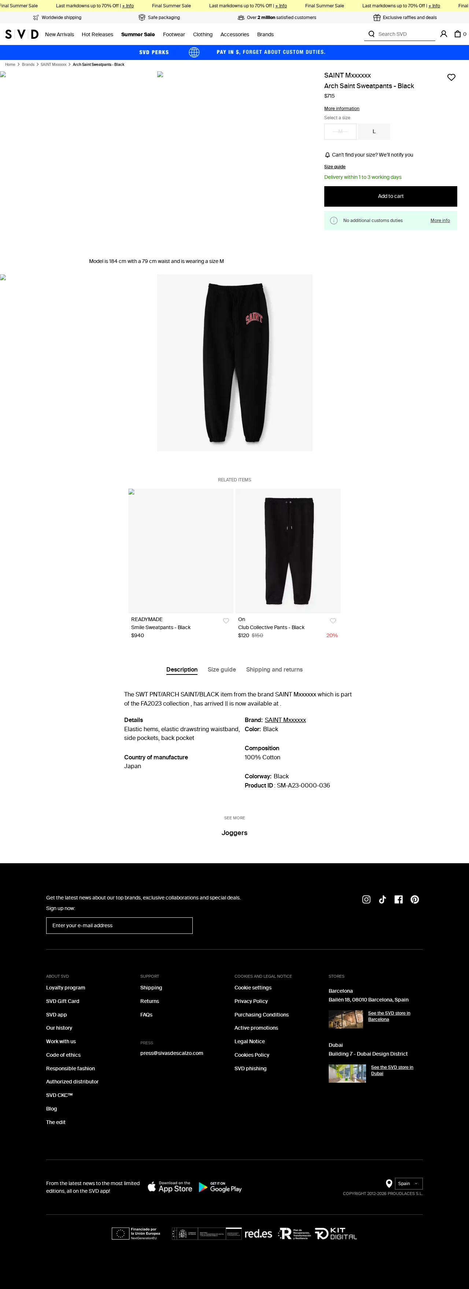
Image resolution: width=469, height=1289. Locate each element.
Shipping (151, 988)
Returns (149, 1001)
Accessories (235, 34)
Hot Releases (97, 34)
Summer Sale (138, 34)
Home (10, 65)
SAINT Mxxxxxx (53, 65)
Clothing (203, 34)
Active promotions (256, 1028)
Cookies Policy (251, 1055)
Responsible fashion (70, 1069)
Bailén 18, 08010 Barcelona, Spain (369, 1000)
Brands (265, 34)
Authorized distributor (72, 1082)
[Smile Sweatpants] (180, 551)
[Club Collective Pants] (287, 551)
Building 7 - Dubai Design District (368, 1054)
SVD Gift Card (63, 1001)
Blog (51, 1109)
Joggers (234, 833)
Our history (59, 1028)
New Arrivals (59, 34)
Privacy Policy (251, 1001)
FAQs (146, 1015)
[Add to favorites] (451, 77)
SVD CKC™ (59, 1095)
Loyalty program (65, 988)
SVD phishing (250, 1069)
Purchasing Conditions (261, 1015)
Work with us (61, 1041)
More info (440, 220)
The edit (56, 1122)
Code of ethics (63, 1055)
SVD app (56, 1015)
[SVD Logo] (21, 34)
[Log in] (443, 34)
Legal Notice (249, 1041)
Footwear (174, 34)
